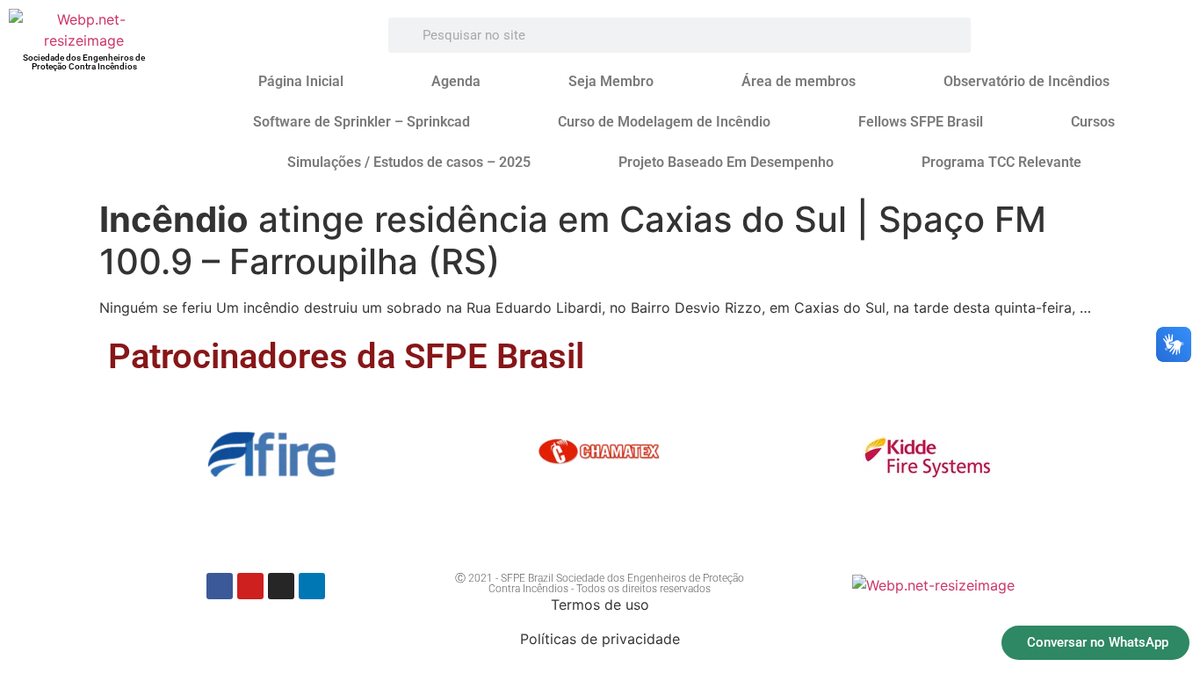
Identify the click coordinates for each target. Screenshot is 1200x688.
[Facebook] (219, 586)
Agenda (456, 81)
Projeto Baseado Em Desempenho (726, 162)
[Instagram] (281, 586)
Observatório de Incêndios (1026, 81)
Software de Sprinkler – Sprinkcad (361, 121)
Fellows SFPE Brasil (920, 121)
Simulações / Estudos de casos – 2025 (409, 162)
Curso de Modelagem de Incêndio (664, 121)
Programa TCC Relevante (1001, 162)
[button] (129, 460)
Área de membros (798, 81)
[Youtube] (250, 586)
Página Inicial (300, 81)
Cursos (1093, 121)
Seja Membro (611, 81)
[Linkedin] (312, 586)
